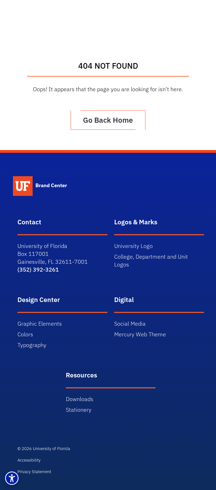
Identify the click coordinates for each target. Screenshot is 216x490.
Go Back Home (108, 120)
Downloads (79, 399)
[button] (11, 478)
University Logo (133, 246)
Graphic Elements (39, 323)
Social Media (130, 323)
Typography (31, 345)
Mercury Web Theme (140, 334)
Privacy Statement (34, 471)
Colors (25, 334)
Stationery (78, 409)
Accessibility (28, 460)
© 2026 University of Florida (43, 448)
